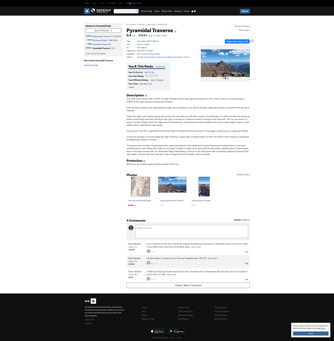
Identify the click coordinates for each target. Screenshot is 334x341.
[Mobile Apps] (194, 11)
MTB (94, 3)
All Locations (131, 24)
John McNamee (150, 57)
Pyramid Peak (162, 24)
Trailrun (111, 3)
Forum (186, 11)
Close (310, 333)
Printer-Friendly (91, 65)
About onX (89, 319)
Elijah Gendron (135, 271)
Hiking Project (220, 307)
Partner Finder (148, 319)
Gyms (156, 11)
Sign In (245, 11)
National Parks (220, 319)
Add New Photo (243, 175)
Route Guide (146, 11)
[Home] (98, 11)
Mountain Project (185, 315)
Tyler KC (186, 57)
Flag (246, 252)
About (144, 307)
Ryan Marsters (134, 244)
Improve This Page (241, 26)
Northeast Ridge (100, 40)
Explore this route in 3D (237, 41)
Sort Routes (101, 53)
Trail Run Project (221, 311)
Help (144, 311)
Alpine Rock (150, 24)
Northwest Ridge (100, 44)
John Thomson (142, 54)
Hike (102, 3)
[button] (203, 63)
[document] (311, 330)
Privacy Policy (320, 328)
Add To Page (244, 30)
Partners (178, 11)
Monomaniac (177, 57)
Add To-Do (149, 72)
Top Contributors (185, 311)
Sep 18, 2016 (196, 247)
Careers (88, 323)
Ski (120, 3)
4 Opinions (160, 66)
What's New (167, 11)
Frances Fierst (161, 57)
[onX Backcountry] (134, 3)
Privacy (179, 338)
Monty (170, 57)
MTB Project (183, 319)
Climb (86, 3)
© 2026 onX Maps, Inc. (160, 338)
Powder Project (221, 315)
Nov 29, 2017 (212, 258)
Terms (172, 338)
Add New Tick (145, 84)
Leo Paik (140, 57)
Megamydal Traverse (102, 36)
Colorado (141, 24)
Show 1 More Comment (188, 285)
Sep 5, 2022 (171, 274)
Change (159, 80)
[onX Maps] (90, 303)
